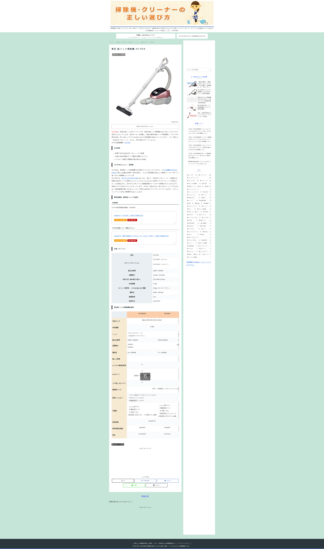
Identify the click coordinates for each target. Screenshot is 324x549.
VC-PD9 (127, 142)
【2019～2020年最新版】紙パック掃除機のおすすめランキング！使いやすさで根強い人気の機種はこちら (199, 155)
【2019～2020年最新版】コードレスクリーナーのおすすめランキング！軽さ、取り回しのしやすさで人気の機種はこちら (199, 131)
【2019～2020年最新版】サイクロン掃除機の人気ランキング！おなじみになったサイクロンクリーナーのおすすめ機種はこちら (199, 139)
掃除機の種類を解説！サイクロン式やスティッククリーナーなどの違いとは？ (199, 162)
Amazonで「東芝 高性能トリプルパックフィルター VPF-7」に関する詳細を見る (141, 236)
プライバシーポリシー (184, 543)
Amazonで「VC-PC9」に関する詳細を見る (128, 215)
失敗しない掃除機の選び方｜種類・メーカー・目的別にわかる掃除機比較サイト (155, 543)
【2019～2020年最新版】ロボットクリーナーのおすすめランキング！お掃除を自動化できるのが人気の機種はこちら (199, 147)
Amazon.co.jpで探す (120, 220)
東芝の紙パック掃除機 (118, 444)
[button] (156, 485)
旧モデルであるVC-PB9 (130, 178)
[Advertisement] (145, 461)
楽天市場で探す (132, 220)
